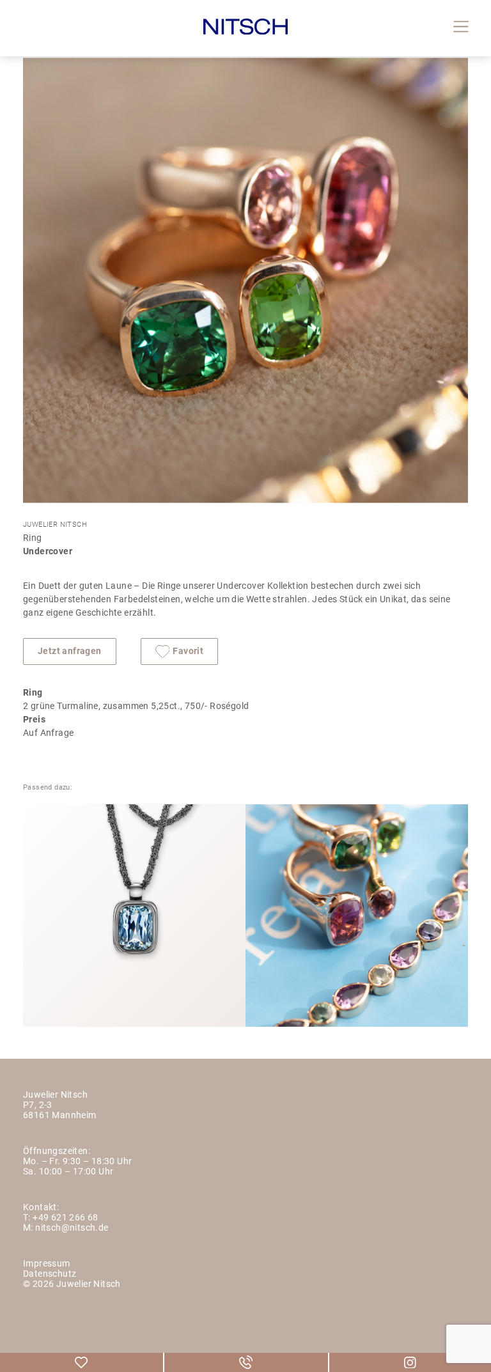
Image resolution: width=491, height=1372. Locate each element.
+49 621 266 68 (65, 1218)
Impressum (46, 1264)
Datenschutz (49, 1274)
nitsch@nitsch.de (71, 1228)
